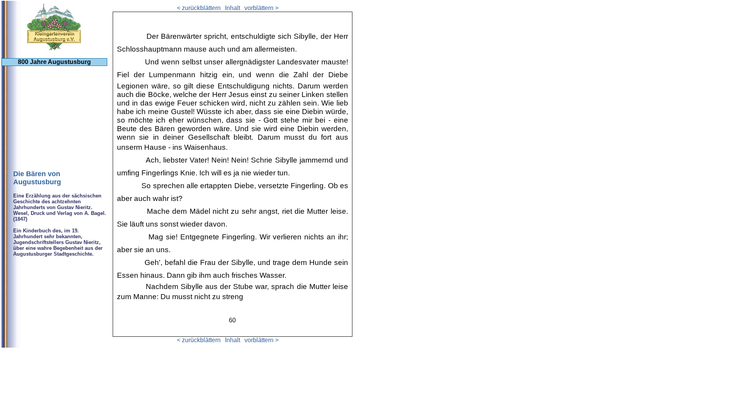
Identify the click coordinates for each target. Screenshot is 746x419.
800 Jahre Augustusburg (54, 62)
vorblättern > (261, 8)
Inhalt (232, 8)
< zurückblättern (199, 8)
